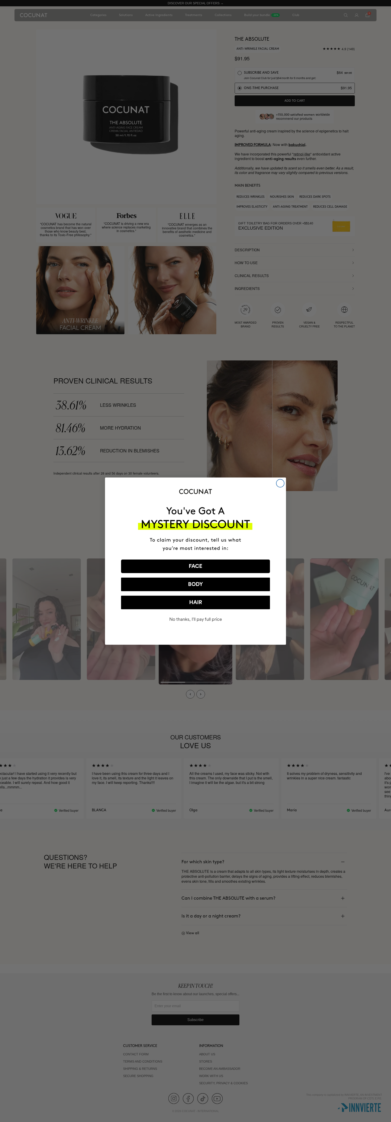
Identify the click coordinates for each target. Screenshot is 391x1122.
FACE (195, 566)
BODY (195, 584)
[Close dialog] (280, 483)
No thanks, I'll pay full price (195, 619)
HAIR (195, 602)
